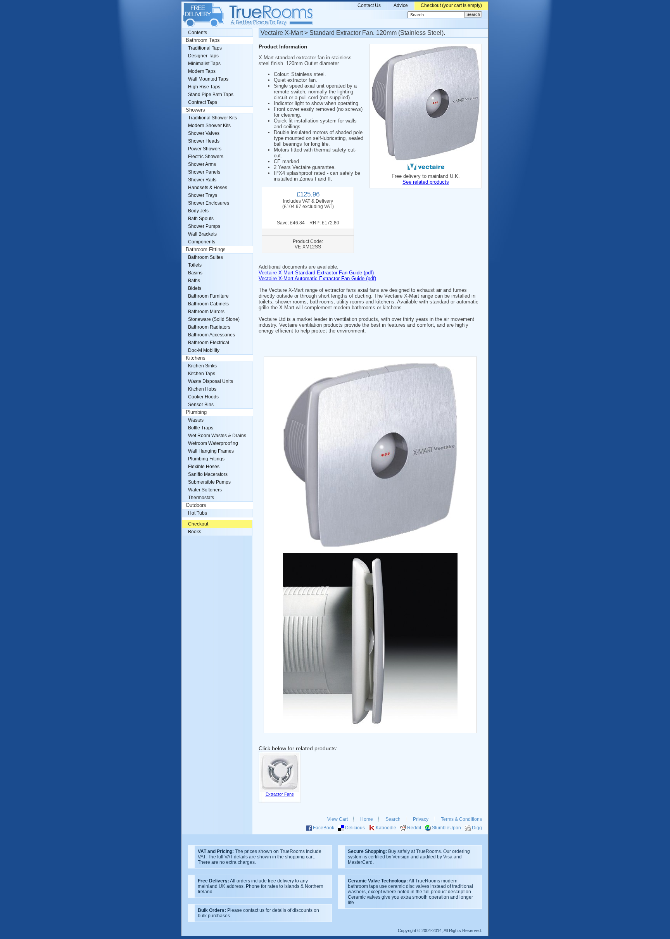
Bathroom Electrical (208, 342)
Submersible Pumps (209, 482)
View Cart (337, 819)
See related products (425, 182)
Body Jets (198, 211)
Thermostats (201, 497)
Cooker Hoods (203, 397)
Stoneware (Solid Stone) (214, 319)
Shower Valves (203, 133)
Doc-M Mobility (203, 350)
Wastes (196, 420)
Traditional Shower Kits (212, 118)
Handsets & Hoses (207, 187)
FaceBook (323, 827)
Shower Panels (204, 172)
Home (366, 819)
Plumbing (196, 412)
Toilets (195, 265)
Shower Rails (202, 180)
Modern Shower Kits (209, 125)
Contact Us (369, 5)
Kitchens (195, 358)
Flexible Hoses (203, 466)
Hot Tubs (197, 513)
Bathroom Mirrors (206, 311)
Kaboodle (386, 827)
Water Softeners (205, 490)
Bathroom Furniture (208, 296)
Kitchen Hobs (202, 389)
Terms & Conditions (461, 819)
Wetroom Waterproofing (213, 443)
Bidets (194, 288)
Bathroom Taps (203, 40)
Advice (401, 5)
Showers (195, 110)
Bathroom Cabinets (208, 304)
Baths (194, 280)
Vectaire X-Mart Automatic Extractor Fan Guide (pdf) (317, 278)
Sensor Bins (201, 404)
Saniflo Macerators (208, 474)
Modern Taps (202, 71)
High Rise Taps (204, 87)
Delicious (355, 827)
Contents (197, 32)
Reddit (414, 827)
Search (393, 819)
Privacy (420, 819)
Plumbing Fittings (206, 459)
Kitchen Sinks (202, 366)
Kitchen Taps (201, 373)
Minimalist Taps (204, 63)
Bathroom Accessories (211, 335)
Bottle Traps (200, 428)
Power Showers (204, 149)
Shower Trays (202, 195)
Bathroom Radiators (209, 327)
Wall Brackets (202, 234)
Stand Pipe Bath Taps (210, 94)
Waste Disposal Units (210, 381)
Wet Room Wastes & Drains (217, 435)
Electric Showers (205, 156)
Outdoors (196, 505)
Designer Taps (203, 56)
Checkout (198, 524)
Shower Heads (203, 141)
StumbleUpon (446, 827)
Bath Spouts (201, 218)
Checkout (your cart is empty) (451, 5)
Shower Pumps (204, 226)
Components (201, 242)
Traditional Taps (205, 48)
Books (194, 531)
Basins (195, 273)
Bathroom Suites (205, 257)
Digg (477, 827)
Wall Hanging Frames (211, 451)
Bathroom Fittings (206, 249)
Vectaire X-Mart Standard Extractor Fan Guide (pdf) (316, 273)
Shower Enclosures (208, 203)
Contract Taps (202, 102)
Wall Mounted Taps (208, 79)
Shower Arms (202, 164)
